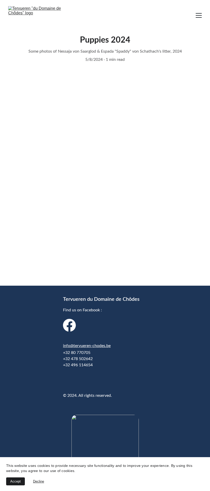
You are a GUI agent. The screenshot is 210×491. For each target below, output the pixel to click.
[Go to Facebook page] (69, 325)
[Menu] (199, 15)
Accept (15, 481)
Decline (38, 481)
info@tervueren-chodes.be (87, 346)
